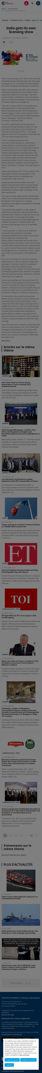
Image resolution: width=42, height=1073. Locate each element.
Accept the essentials (28, 1060)
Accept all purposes (12, 1060)
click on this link (24, 1055)
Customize (9, 1065)
